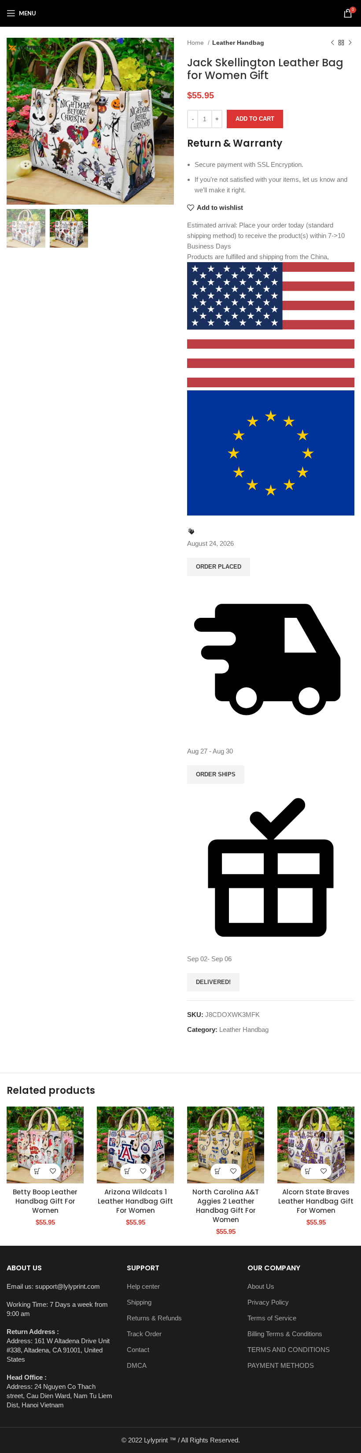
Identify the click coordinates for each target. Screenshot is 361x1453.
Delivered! (213, 982)
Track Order (144, 1334)
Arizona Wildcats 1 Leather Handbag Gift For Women (135, 1201)
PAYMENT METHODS (280, 1365)
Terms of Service (271, 1318)
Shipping (139, 1302)
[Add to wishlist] (53, 1171)
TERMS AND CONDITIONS (288, 1349)
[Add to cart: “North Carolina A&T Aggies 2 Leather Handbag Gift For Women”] (218, 1171)
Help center (143, 1286)
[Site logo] (180, 12)
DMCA (137, 1365)
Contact (138, 1349)
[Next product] (350, 42)
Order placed (218, 566)
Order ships (216, 774)
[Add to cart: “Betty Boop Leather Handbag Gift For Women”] (37, 1171)
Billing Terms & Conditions (284, 1334)
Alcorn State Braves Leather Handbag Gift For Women (316, 1201)
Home (196, 42)
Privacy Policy (268, 1302)
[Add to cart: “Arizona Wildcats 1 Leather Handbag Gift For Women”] (128, 1171)
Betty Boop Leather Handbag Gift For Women (45, 1201)
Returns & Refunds (154, 1318)
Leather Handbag (238, 42)
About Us (260, 1286)
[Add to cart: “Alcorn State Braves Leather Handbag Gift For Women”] (308, 1171)
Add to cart (255, 118)
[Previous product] (332, 42)
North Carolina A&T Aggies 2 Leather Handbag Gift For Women (225, 1205)
